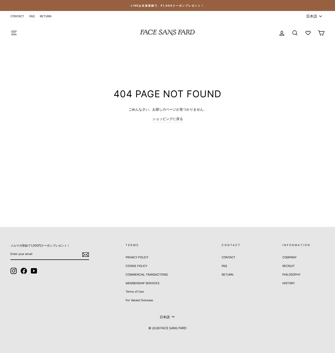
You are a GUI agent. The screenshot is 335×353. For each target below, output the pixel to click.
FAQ (32, 16)
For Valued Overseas (139, 300)
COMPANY (289, 257)
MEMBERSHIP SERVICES (142, 283)
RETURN (45, 16)
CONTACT (17, 16)
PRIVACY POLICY (137, 257)
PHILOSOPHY (291, 274)
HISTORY (288, 283)
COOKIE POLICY (136, 266)
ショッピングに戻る (167, 119)
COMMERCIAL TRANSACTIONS (147, 274)
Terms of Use (135, 291)
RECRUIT (288, 266)
